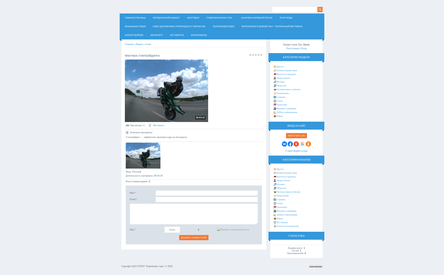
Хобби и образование (287, 112)
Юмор (280, 116)
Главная (129, 44)
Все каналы (282, 222)
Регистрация (292, 48)
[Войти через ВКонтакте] (284, 144)
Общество (282, 85)
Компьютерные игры (287, 70)
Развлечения (283, 93)
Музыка (280, 81)
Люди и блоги (283, 78)
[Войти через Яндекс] (296, 144)
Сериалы (281, 97)
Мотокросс (159, 125)
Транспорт (282, 104)
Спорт (148, 44)
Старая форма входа (296, 151)
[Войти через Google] (302, 144)
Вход (304, 48)
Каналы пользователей (288, 226)
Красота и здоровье (286, 74)
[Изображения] (143, 156)
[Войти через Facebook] (290, 144)
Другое (280, 66)
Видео (139, 44)
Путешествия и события (288, 89)
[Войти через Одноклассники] (308, 144)
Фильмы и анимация (286, 108)
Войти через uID (296, 136)
